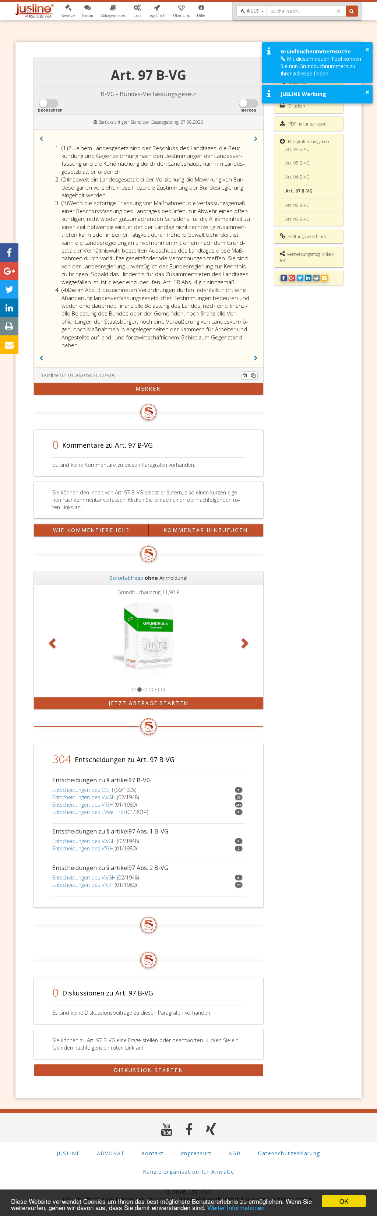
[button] (67, 11)
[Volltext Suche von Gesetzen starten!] (352, 11)
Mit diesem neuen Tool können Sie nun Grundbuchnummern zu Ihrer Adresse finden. (321, 66)
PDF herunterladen (307, 124)
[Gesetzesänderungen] (245, 375)
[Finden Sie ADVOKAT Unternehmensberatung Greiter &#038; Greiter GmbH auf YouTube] (166, 1129)
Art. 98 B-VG (297, 205)
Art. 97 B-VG (299, 191)
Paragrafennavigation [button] (308, 141)
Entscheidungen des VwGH (84, 797)
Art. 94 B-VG (297, 149)
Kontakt (152, 1153)
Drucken (296, 106)
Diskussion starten (148, 1070)
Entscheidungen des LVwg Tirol (88, 811)
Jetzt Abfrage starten (148, 702)
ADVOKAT (111, 1153)
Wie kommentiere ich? (91, 529)
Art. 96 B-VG (297, 177)
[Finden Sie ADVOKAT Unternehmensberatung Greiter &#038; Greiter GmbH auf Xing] (211, 1129)
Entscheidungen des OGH (82, 789)
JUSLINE (68, 1153)
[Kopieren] (253, 375)
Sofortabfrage (126, 577)
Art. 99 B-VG (297, 219)
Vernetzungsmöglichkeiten (307, 257)
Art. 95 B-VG (297, 163)
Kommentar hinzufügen (205, 529)
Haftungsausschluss (306, 236)
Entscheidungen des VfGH (82, 804)
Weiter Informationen (235, 1207)
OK (343, 1201)
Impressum (196, 1153)
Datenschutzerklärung (289, 1153)
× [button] (367, 49)
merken (148, 388)
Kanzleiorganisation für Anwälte (188, 1171)
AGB (235, 1153)
